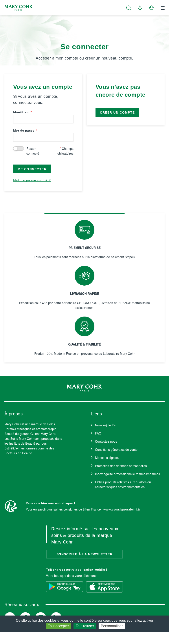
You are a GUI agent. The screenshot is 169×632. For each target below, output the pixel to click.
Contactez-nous (106, 441)
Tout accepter (58, 626)
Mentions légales (107, 457)
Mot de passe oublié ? (32, 180)
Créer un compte (117, 112)
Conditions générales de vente (116, 449)
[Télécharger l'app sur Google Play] (64, 586)
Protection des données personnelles (121, 466)
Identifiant (21, 112)
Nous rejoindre (105, 425)
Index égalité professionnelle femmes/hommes (127, 474)
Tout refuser (85, 626)
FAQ (98, 433)
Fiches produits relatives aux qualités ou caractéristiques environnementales (123, 484)
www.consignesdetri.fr (122, 509)
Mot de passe (24, 130)
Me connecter (32, 169)
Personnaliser (112, 626)
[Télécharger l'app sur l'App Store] (104, 586)
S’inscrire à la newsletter (84, 554)
